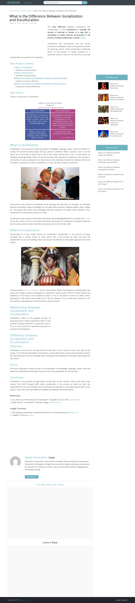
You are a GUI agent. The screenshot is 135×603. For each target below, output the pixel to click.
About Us (125, 600)
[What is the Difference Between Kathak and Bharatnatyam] (104, 85)
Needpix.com (73, 412)
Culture (29, 11)
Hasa (26, 23)
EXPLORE (28, 3)
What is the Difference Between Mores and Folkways (117, 97)
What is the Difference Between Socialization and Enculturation (41, 84)
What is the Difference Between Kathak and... (117, 86)
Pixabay (30, 415)
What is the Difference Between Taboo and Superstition (117, 121)
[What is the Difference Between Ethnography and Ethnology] (104, 109)
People (23, 11)
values (87, 218)
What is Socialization (24, 67)
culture (83, 38)
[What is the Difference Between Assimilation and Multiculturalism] (104, 133)
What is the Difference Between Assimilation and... (117, 134)
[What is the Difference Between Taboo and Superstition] (104, 120)
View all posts (31, 477)
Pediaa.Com (22, 600)
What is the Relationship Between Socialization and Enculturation (42, 78)
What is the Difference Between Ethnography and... (117, 109)
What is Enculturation (24, 73)
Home (11, 11)
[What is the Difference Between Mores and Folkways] (104, 97)
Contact (118, 600)
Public (17, 11)
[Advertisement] (29, 40)
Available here (74, 400)
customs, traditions (31, 290)
